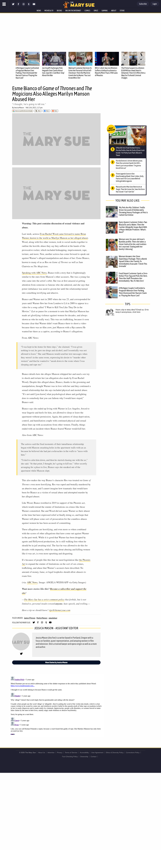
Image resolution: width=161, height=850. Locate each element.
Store (122, 10)
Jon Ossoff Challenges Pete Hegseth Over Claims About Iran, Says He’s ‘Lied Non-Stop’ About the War (53, 72)
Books (59, 10)
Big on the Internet (73, 10)
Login (155, 4)
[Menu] (4, 4)
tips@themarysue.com (59, 610)
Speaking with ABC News (34, 272)
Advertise (50, 752)
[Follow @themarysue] (13, 6)
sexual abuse (53, 618)
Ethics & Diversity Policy (115, 752)
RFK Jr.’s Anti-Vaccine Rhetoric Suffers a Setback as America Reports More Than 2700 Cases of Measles (106, 72)
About (113, 10)
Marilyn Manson (41, 618)
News (39, 10)
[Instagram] (23, 6)
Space (96, 10)
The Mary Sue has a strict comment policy (44, 599)
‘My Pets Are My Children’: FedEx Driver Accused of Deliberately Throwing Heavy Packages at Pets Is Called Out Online (133, 211)
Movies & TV (48, 10)
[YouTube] (34, 6)
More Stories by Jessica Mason (56, 662)
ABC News (32, 582)
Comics (87, 10)
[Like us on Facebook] (18, 6)
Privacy (59, 752)
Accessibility (84, 752)
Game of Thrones (29, 618)
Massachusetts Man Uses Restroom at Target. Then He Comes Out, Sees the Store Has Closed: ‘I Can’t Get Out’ (130, 189)
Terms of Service (71, 752)
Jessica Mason (19, 107)
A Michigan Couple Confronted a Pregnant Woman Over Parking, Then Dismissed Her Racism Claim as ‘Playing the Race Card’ (27, 73)
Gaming (105, 10)
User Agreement (97, 752)
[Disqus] (57, 705)
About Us (41, 752)
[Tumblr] (29, 6)
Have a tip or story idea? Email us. (130, 310)
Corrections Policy (132, 752)
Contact (93, 756)
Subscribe (143, 4)
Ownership (84, 756)
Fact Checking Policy (70, 756)
